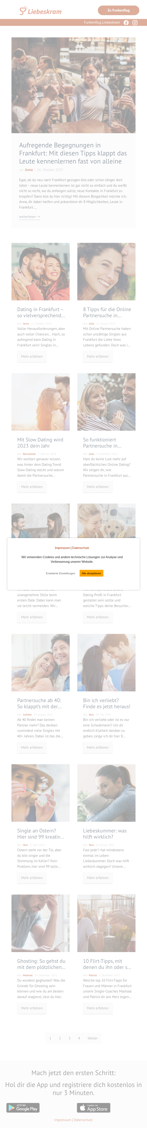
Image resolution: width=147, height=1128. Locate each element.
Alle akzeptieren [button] (91, 573)
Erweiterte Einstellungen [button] (60, 573)
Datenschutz (80, 548)
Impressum (62, 548)
